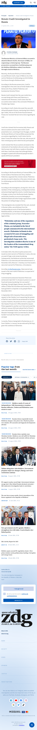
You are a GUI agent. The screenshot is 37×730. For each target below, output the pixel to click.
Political (4, 412)
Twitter (18, 705)
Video (3, 657)
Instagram (26, 700)
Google (13, 705)
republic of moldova (22, 377)
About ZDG (4, 631)
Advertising (4, 633)
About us (4, 544)
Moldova (6, 377)
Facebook (21, 700)
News (3, 641)
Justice (4, 673)
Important (10, 15)
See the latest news (28, 369)
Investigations (6, 682)
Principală (3, 15)
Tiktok (23, 705)
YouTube (16, 700)
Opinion (4, 665)
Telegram (11, 700)
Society (4, 649)
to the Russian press (14, 269)
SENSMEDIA (21, 725)
